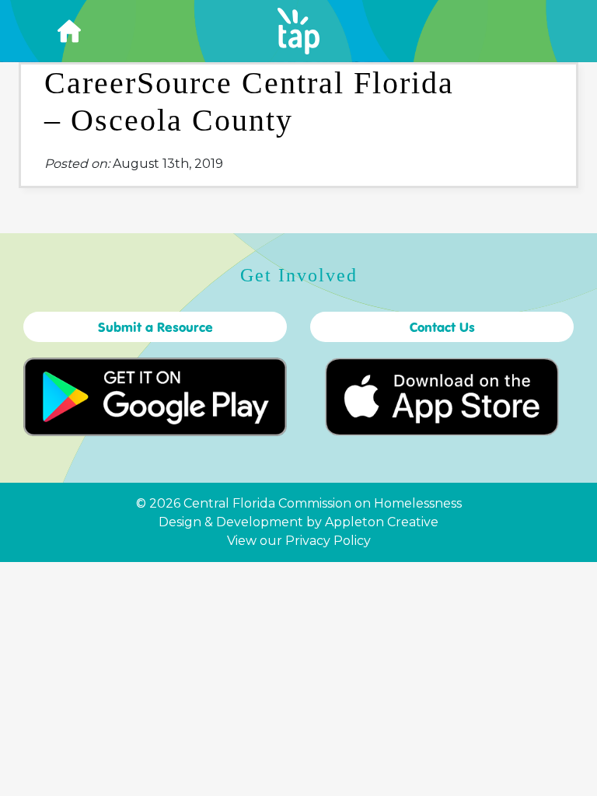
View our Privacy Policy (299, 540)
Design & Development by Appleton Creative (298, 522)
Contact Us (442, 327)
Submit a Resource (155, 327)
